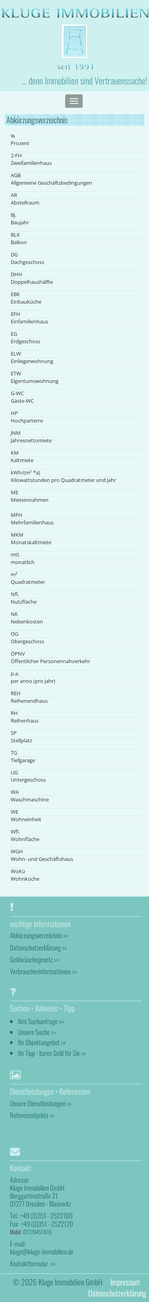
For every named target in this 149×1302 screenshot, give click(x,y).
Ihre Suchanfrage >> (41, 1021)
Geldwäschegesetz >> (34, 959)
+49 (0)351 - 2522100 (46, 1215)
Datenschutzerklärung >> (38, 947)
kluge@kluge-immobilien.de (42, 1251)
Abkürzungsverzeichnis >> (39, 935)
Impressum (125, 1282)
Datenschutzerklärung (117, 1293)
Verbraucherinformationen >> (43, 971)
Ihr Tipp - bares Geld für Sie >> (52, 1053)
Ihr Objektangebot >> (42, 1042)
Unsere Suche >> (37, 1032)
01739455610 (37, 1231)
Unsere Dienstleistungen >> (41, 1103)
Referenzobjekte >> (32, 1115)
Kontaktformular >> (32, 1263)
